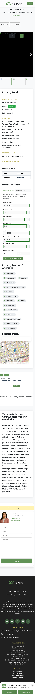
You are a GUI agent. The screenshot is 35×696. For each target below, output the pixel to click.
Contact (30, 3)
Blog (10, 591)
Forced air (9, 301)
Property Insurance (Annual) (11, 236)
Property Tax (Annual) (9, 230)
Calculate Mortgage (15, 258)
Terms (24, 591)
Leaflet (10, 363)
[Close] (32, 685)
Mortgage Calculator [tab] (8, 190)
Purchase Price (7, 202)
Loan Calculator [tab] (20, 190)
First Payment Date (8, 250)
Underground (10, 328)
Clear (17, 385)
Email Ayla (16, 521)
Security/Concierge (12, 319)
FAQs (19, 595)
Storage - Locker (11, 323)
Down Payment (7, 209)
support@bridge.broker (11, 637)
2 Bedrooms (9, 278)
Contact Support (17, 677)
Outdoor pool (10, 310)
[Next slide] (6, 375)
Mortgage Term (7, 216)
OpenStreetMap (18, 363)
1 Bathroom (9, 273)
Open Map (16, 15)
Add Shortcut (26, 692)
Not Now (9, 692)
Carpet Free (9, 282)
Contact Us (16, 518)
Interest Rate (7, 223)
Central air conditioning (14, 287)
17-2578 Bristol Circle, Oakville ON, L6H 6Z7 (18, 631)
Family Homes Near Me (17, 664)
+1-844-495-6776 (9, 634)
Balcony (23, 278)
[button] (15, 351)
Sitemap (26, 595)
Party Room (9, 314)
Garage (22, 301)
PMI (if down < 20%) (9, 243)
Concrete (9, 291)
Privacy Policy (10, 595)
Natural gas (9, 305)
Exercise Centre (11, 296)
